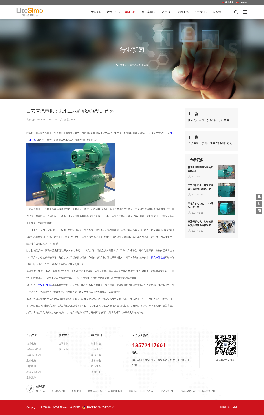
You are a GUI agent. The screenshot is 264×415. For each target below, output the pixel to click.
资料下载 (183, 11)
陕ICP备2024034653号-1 (101, 407)
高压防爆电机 (188, 390)
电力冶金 (96, 366)
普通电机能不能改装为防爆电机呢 (200, 169)
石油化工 (96, 349)
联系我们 (218, 11)
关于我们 (199, 11)
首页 (122, 65)
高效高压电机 (33, 349)
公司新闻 (64, 343)
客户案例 (147, 11)
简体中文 (229, 2)
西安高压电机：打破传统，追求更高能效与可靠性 (211, 120)
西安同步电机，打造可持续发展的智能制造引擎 (200, 187)
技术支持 (164, 11)
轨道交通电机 (33, 372)
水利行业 (96, 360)
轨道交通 (96, 355)
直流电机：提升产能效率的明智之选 (210, 143)
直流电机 (31, 360)
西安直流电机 (158, 257)
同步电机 (31, 366)
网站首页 (96, 11)
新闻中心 (129, 11)
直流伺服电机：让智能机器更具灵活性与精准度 (200, 223)
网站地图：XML (229, 407)
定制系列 (31, 377)
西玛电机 (40, 390)
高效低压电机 (33, 355)
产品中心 (112, 11)
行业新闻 (143, 65)
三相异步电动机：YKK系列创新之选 (200, 205)
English (243, 2)
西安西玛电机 (58, 390)
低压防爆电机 (208, 390)
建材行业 (96, 372)
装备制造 (96, 343)
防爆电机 (31, 343)
